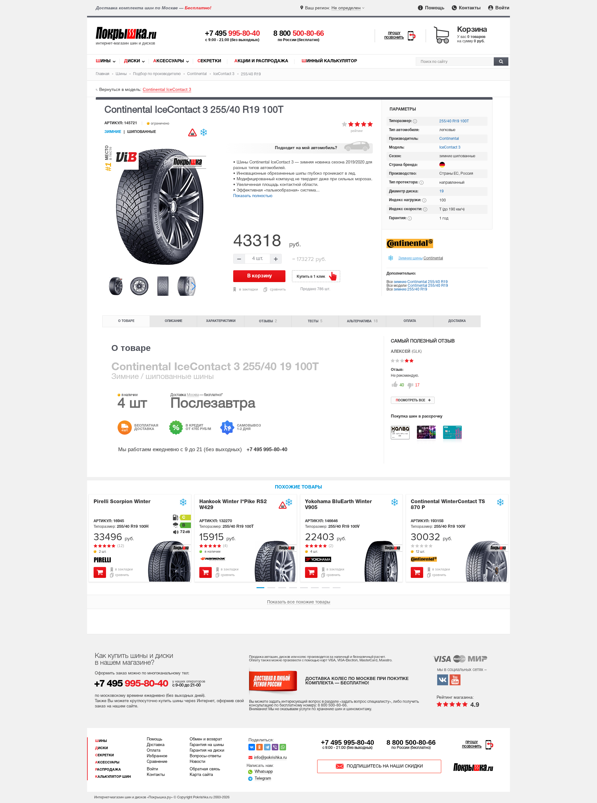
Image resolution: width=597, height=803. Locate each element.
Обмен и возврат (206, 739)
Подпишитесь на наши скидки (385, 766)
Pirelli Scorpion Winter (122, 502)
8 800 (298, 33)
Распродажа (108, 769)
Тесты (315, 321)
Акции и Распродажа (261, 61)
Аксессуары (168, 61)
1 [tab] (260, 587)
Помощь (434, 7)
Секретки (209, 61)
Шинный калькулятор (329, 61)
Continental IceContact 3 (167, 89)
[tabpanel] (140, 538)
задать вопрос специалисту (365, 701)
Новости (197, 762)
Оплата (410, 321)
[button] (193, 286)
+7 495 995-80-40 (347, 742)
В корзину (100, 572)
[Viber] (275, 747)
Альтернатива (362, 321)
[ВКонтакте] (251, 747)
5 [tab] (304, 587)
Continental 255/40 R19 (428, 285)
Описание (173, 321)
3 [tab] (282, 587)
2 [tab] (271, 587)
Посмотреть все (410, 400)
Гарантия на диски (207, 751)
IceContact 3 (449, 147)
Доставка (457, 321)
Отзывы (268, 321)
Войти (501, 7)
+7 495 (232, 33)
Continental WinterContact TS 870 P (448, 505)
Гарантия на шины (207, 745)
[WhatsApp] (283, 747)
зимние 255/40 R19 (410, 289)
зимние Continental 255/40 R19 (421, 282)
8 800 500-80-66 (411, 742)
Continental (449, 138)
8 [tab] (336, 587)
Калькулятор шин (113, 776)
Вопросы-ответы (205, 756)
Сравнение (157, 762)
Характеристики (220, 321)
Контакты (469, 7)
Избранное (157, 756)
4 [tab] (293, 587)
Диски (132, 61)
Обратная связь (205, 769)
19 (441, 191)
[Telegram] (267, 747)
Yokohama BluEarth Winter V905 (338, 505)
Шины (103, 61)
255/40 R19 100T (454, 121)
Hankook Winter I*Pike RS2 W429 (233, 505)
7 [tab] (326, 587)
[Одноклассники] (259, 747)
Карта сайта (201, 775)
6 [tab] (315, 587)
